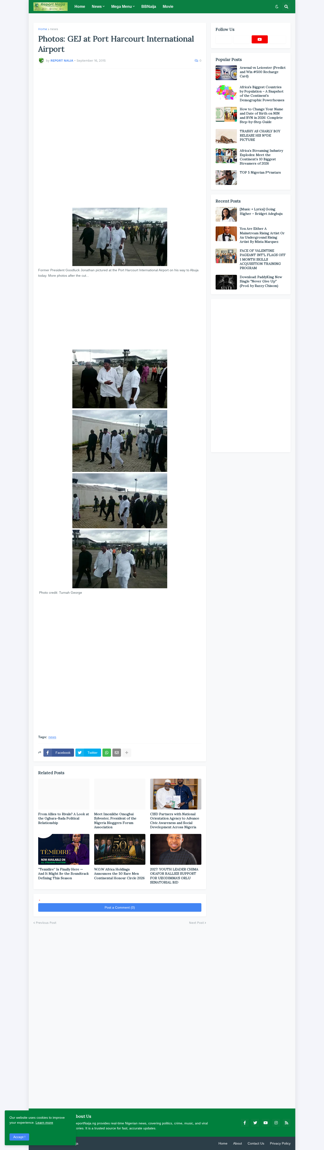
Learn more (44, 1122)
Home (42, 29)
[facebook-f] (245, 1123)
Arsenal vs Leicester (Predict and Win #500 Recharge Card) (263, 71)
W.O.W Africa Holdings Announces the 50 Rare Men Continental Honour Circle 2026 (119, 873)
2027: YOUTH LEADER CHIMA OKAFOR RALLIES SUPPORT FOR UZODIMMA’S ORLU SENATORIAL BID (174, 875)
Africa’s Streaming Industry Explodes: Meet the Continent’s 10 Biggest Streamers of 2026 (261, 157)
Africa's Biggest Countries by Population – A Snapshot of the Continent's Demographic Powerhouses (262, 93)
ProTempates (89, 1143)
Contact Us (256, 1143)
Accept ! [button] (19, 1137)
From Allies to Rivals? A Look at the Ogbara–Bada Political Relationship (63, 818)
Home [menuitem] (79, 7)
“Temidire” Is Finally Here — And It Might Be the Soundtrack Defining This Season (63, 873)
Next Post (196, 922)
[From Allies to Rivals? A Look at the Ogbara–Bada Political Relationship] (63, 794)
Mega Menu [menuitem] (121, 7)
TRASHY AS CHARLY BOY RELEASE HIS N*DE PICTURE (260, 135)
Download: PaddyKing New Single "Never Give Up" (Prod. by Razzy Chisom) (261, 281)
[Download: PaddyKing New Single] (226, 282)
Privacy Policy (280, 1143)
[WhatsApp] (106, 753)
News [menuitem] (97, 7)
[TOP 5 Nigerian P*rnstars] (226, 177)
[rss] (286, 1123)
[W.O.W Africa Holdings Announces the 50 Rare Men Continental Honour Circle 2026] (119, 849)
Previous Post (46, 922)
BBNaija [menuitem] (148, 7)
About (237, 1143)
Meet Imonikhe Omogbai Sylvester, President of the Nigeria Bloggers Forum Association (115, 820)
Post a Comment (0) (120, 907)
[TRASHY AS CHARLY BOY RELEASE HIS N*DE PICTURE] (226, 136)
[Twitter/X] (242, 39)
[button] (277, 6)
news (54, 29)
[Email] (116, 753)
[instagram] (276, 1123)
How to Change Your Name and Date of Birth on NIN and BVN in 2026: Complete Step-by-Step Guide (261, 115)
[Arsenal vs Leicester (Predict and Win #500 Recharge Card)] (226, 72)
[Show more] (126, 753)
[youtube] (260, 39)
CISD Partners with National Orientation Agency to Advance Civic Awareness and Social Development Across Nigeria (174, 820)
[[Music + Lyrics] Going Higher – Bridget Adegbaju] (226, 214)
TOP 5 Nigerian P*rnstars (260, 172)
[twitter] (255, 1123)
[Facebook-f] (224, 39)
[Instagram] (278, 39)
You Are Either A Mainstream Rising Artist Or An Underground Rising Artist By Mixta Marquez (262, 235)
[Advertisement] (119, 138)
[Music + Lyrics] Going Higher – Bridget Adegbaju (261, 211)
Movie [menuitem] (168, 7)
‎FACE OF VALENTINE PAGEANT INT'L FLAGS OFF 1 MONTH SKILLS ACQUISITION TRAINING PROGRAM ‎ (263, 259)
